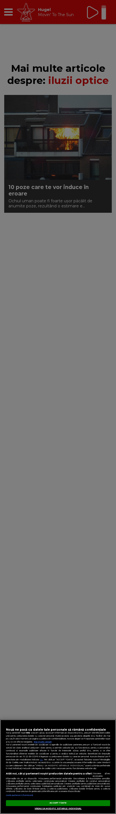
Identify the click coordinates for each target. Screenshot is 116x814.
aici (41, 759)
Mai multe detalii (43, 742)
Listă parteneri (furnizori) (19, 795)
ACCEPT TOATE (58, 803)
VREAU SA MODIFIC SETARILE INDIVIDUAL (58, 808)
